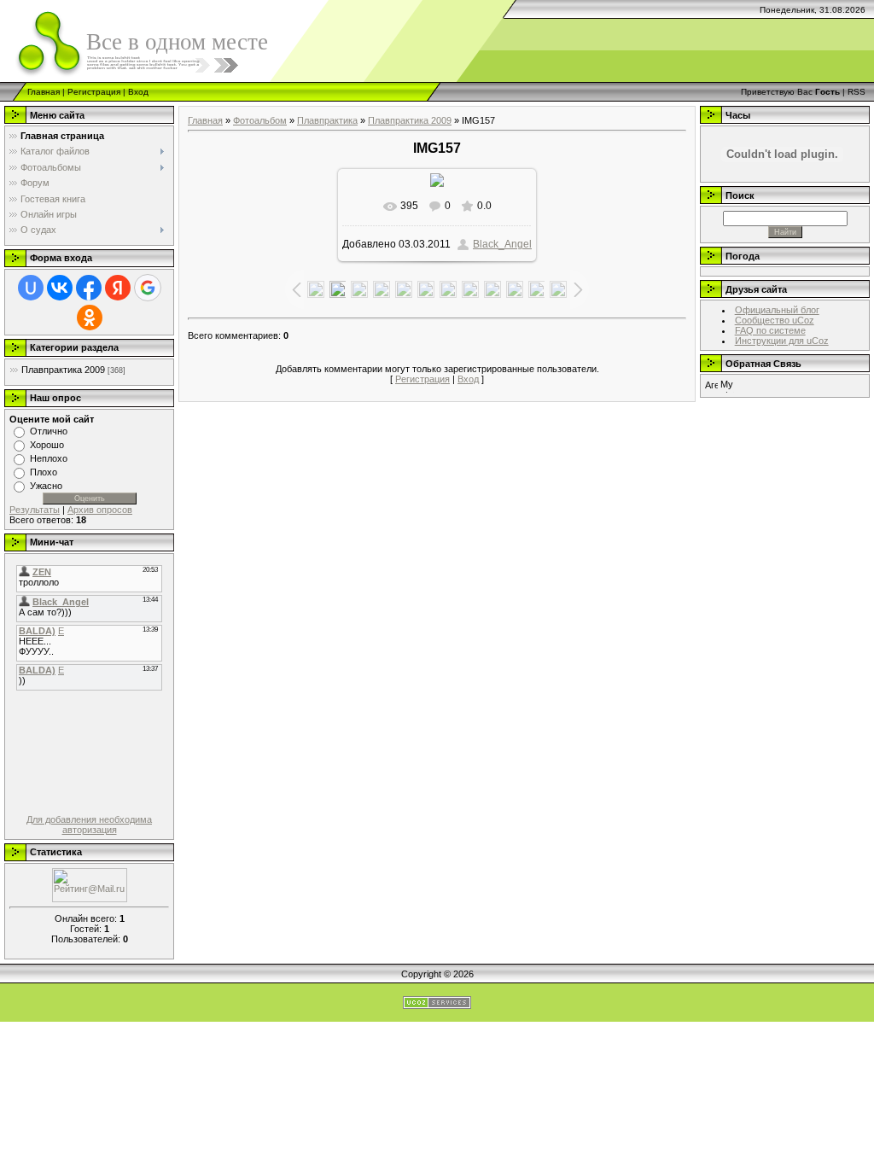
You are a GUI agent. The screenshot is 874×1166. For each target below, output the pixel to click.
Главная (43, 91)
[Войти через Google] (147, 287)
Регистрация (93, 91)
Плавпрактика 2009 (63, 369)
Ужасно (46, 486)
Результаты (34, 509)
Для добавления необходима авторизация (89, 824)
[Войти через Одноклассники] (89, 317)
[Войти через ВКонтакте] (60, 287)
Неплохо (48, 458)
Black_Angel (502, 244)
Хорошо (47, 445)
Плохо (43, 472)
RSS (856, 91)
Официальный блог (777, 310)
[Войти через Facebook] (89, 287)
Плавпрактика (327, 120)
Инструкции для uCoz (782, 340)
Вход (138, 91)
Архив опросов (99, 509)
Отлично (48, 431)
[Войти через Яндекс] (118, 287)
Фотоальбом (260, 120)
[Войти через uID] (31, 287)
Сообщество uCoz (774, 320)
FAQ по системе (770, 330)
